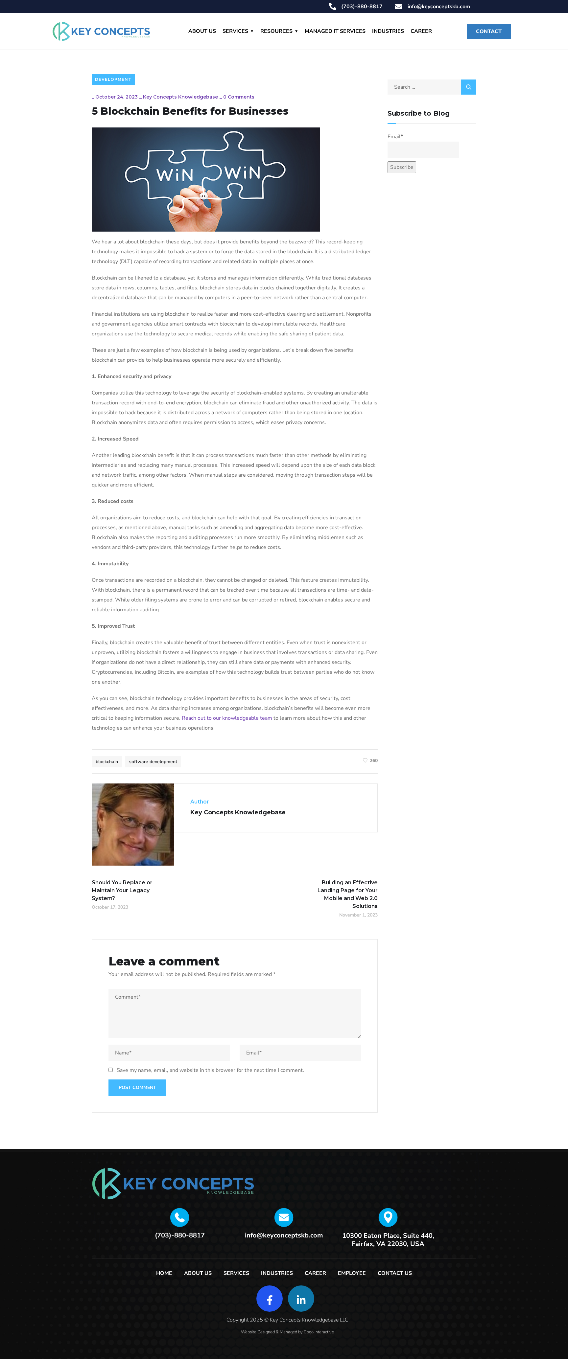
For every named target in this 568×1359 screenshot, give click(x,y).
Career (421, 31)
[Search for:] (432, 87)
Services (235, 31)
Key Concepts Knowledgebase (180, 97)
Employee (352, 1273)
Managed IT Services (335, 31)
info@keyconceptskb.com (284, 1235)
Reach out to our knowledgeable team (227, 718)
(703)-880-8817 (180, 1235)
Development (113, 79)
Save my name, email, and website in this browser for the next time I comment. (210, 1070)
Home (164, 1273)
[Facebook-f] (269, 1298)
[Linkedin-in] (301, 1298)
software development (153, 762)
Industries (388, 31)
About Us (202, 31)
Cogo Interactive (319, 1332)
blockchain (107, 762)
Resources (276, 31)
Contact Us (395, 1273)
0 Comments (238, 97)
